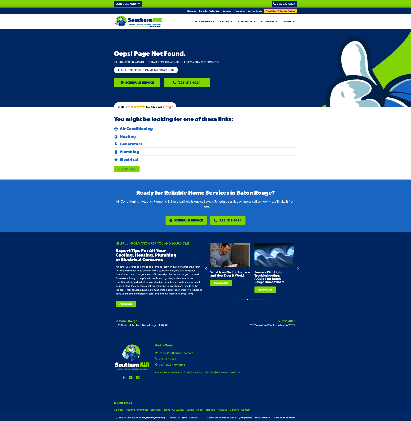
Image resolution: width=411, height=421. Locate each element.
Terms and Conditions (284, 417)
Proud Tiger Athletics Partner (280, 10)
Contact (245, 409)
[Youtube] (131, 377)
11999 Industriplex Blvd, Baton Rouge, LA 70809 (142, 325)
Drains (190, 409)
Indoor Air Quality (174, 409)
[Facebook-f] (124, 377)
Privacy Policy (262, 417)
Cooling (118, 409)
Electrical (156, 409)
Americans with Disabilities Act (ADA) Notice (229, 417)
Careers (234, 409)
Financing (240, 10)
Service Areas (255, 10)
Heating (130, 409)
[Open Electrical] (254, 21)
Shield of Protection (209, 10)
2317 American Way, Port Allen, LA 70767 (272, 325)
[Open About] (293, 21)
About (199, 409)
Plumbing (142, 409)
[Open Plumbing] (276, 21)
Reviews (191, 10)
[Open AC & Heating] (214, 21)
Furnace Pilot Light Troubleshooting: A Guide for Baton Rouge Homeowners (269, 277)
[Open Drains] (231, 21)
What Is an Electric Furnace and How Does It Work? (230, 273)
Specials (227, 10)
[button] (145, 107)
